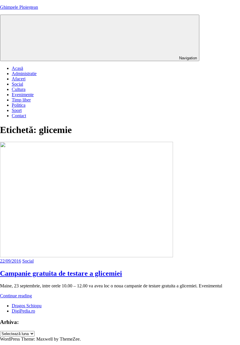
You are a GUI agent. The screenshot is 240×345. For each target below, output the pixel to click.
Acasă (17, 68)
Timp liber (21, 99)
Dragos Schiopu (27, 305)
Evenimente (23, 94)
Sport (17, 110)
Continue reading (16, 295)
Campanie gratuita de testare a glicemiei (61, 273)
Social (17, 84)
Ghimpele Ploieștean (19, 7)
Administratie (24, 73)
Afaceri (18, 78)
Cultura (18, 89)
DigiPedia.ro (23, 310)
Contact (19, 115)
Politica (18, 105)
